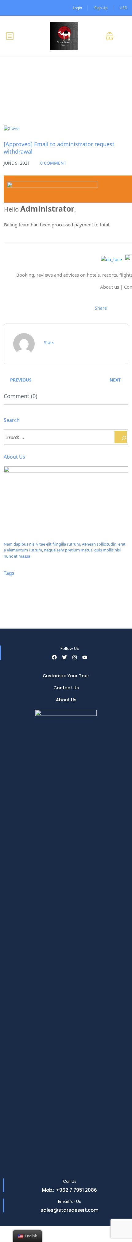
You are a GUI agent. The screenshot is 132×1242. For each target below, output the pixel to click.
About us (109, 287)
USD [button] (123, 7)
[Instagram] (74, 657)
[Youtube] (84, 657)
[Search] (121, 437)
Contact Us (66, 688)
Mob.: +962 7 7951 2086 (69, 1190)
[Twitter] (64, 657)
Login (77, 7)
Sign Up (100, 7)
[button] (113, 36)
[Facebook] (54, 657)
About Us (66, 700)
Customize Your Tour (66, 676)
